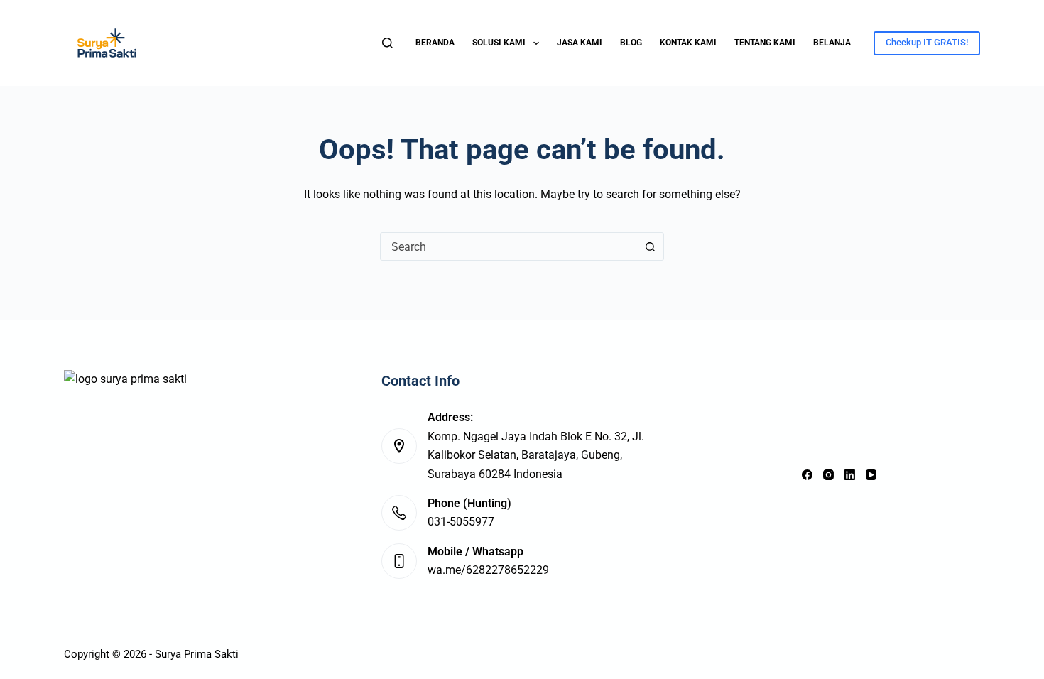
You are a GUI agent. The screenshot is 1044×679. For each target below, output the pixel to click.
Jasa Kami (579, 43)
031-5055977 (461, 521)
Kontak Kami (688, 43)
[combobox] (508, 246)
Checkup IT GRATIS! (927, 42)
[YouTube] (871, 474)
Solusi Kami (499, 43)
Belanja (832, 43)
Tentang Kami (764, 43)
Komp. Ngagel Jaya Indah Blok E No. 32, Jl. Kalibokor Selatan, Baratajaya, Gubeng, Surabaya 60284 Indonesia (536, 455)
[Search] (387, 43)
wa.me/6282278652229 (488, 570)
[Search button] (649, 246)
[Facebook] (807, 474)
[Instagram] (828, 474)
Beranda (435, 43)
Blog (631, 43)
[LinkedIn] (849, 474)
